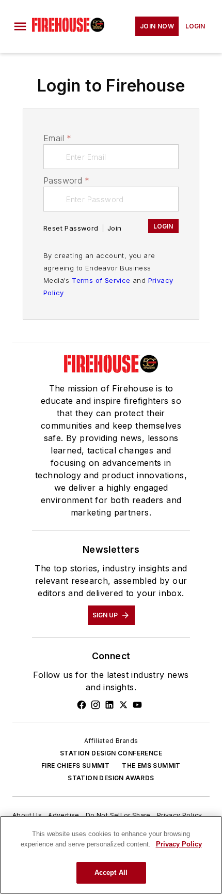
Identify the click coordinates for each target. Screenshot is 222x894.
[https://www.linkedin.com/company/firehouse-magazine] (109, 705)
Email (57, 138)
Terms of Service (101, 280)
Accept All (111, 872)
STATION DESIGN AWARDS (111, 778)
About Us (27, 815)
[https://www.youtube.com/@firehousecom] (137, 705)
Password (66, 180)
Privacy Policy (179, 815)
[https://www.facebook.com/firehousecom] (81, 705)
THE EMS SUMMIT (151, 765)
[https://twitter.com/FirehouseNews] (123, 705)
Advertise (64, 815)
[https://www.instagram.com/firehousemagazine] (95, 705)
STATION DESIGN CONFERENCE (111, 753)
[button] (20, 26)
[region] (111, 855)
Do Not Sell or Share (118, 815)
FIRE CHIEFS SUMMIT (75, 765)
